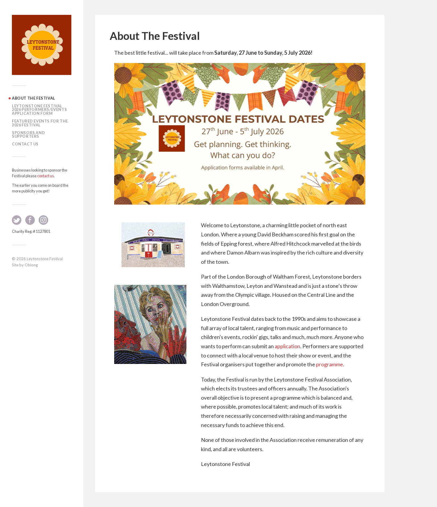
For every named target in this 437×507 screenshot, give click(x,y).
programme (329, 364)
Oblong (31, 265)
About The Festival (33, 98)
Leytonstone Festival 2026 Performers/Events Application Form (39, 109)
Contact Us (25, 144)
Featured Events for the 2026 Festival (40, 123)
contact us (45, 175)
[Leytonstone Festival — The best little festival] (41, 45)
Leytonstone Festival (45, 258)
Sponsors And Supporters (28, 134)
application (287, 346)
